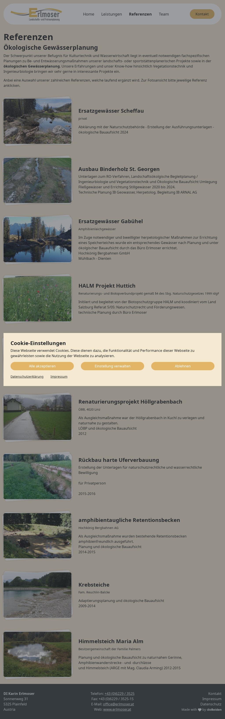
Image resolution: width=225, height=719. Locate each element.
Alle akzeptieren (42, 366)
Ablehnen (183, 366)
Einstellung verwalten (113, 366)
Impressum (59, 376)
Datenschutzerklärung (27, 376)
